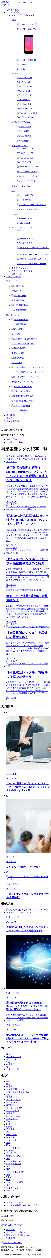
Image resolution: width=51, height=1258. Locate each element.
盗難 (8, 1185)
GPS (8, 1067)
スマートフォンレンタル (17, 1092)
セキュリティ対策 (14, 1182)
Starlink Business (13, 1161)
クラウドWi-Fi (12, 1110)
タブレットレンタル (15, 1172)
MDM (9, 1177)
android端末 (11, 1134)
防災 (8, 1145)
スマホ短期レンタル (15, 1089)
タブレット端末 (13, 1148)
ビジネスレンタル (14, 1108)
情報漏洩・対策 (13, 1156)
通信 (8, 1159)
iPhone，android (13, 1116)
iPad (13, 190)
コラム (9, 418)
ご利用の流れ (12, 10)
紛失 (8, 1174)
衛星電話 (10, 1064)
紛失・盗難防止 (13, 1164)
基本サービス (12, 281)
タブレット (11, 1059)
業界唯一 (10, 1097)
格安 (8, 1132)
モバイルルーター (14, 1102)
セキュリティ (12, 1140)
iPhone (14, 20)
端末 (8, 1179)
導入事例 (10, 415)
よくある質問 (12, 421)
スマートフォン (13, 1057)
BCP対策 (10, 1137)
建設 (8, 1169)
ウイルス (10, 1150)
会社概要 (10, 1230)
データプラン (12, 1153)
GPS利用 (10, 1105)
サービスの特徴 (13, 276)
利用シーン (11, 1124)
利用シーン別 (12, 1069)
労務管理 (10, 1113)
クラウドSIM (12, 1119)
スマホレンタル (13, 1100)
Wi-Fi (8, 1062)
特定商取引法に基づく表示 (18, 1235)
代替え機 (10, 1129)
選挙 (8, 1121)
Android (15, 73)
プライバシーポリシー (16, 1232)
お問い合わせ (7, 5)
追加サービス (12, 315)
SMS (8, 1094)
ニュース (10, 1054)
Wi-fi (8, 1142)
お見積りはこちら (14, 442)
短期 (8, 1084)
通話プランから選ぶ (21, 122)
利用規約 (10, 1238)
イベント (10, 1190)
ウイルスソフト (13, 1188)
